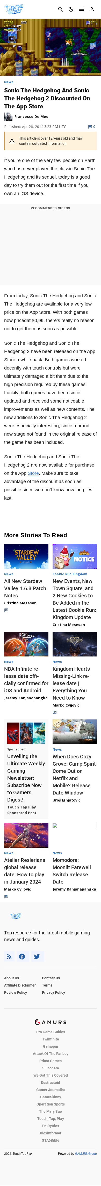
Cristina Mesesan (20, 602)
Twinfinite (50, 1039)
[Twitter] (37, 956)
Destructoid (50, 1082)
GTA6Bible (50, 1140)
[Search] (60, 9)
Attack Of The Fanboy (50, 1054)
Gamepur (50, 1046)
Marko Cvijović (66, 705)
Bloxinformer (50, 1133)
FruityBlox (50, 1126)
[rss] (9, 956)
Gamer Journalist (50, 1090)
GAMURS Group (86, 1154)
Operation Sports (51, 1104)
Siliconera (50, 1068)
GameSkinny (50, 1097)
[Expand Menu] (81, 9)
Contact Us (51, 978)
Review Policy (15, 992)
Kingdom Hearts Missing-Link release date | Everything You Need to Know (71, 683)
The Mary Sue (50, 1111)
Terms (47, 985)
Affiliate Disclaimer (20, 985)
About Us (11, 978)
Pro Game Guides (50, 1032)
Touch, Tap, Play (50, 1119)
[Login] (91, 9)
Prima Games (50, 1061)
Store (33, 473)
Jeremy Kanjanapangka (26, 697)
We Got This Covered (50, 1075)
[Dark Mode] (71, 9)
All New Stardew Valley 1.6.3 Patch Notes (25, 588)
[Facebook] (23, 956)
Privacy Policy (53, 992)
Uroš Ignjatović (66, 800)
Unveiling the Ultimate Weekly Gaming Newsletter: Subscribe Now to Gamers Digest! (26, 778)
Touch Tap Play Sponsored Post (22, 810)
